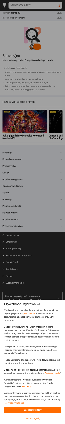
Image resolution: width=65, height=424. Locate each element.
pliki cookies (29, 314)
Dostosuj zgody (52, 373)
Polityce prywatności (14, 403)
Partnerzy (26, 386)
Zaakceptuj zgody (33, 410)
